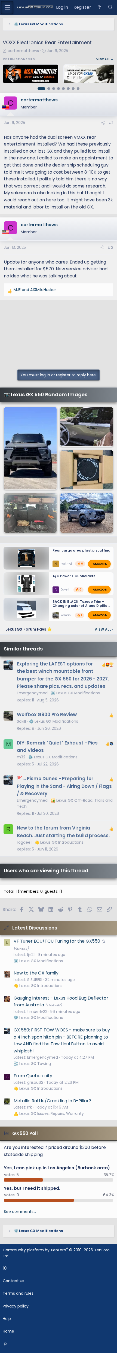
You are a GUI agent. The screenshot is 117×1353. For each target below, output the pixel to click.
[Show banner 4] (58, 88)
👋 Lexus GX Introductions (59, 842)
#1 (111, 122)
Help (7, 1318)
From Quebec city (33, 1076)
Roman (65, 615)
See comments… (20, 1211)
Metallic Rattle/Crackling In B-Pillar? (52, 1101)
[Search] (110, 7)
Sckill (21, 721)
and (35, 289)
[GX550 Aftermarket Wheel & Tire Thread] (86, 513)
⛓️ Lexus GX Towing (32, 1063)
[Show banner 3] (53, 88)
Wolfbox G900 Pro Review (47, 714)
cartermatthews (23, 50)
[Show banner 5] (63, 88)
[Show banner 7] (73, 88)
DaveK (64, 589)
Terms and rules (18, 1293)
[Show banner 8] (78, 88)
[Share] (103, 122)
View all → (105, 59)
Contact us (13, 1281)
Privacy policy (16, 1306)
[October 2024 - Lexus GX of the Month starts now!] (86, 427)
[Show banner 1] (41, 88)
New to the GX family (36, 973)
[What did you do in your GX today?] (30, 448)
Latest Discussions (34, 928)
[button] (57, 1268)
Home (8, 1331)
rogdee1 (24, 842)
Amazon (100, 563)
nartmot (66, 564)
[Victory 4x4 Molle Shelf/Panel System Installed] (30, 513)
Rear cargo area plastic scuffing (81, 550)
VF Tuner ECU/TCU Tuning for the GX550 (57, 941)
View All (104, 629)
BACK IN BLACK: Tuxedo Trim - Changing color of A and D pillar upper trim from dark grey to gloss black (81, 607)
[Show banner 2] (48, 88)
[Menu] (7, 7)
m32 (21, 757)
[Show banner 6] (68, 88)
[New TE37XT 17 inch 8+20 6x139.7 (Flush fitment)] (86, 470)
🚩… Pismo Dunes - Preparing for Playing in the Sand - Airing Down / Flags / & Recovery (64, 786)
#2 (110, 247)
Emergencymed (32, 693)
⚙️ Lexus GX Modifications (75, 693)
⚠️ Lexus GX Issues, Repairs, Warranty (49, 1113)
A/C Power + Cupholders (74, 576)
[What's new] (99, 7)
